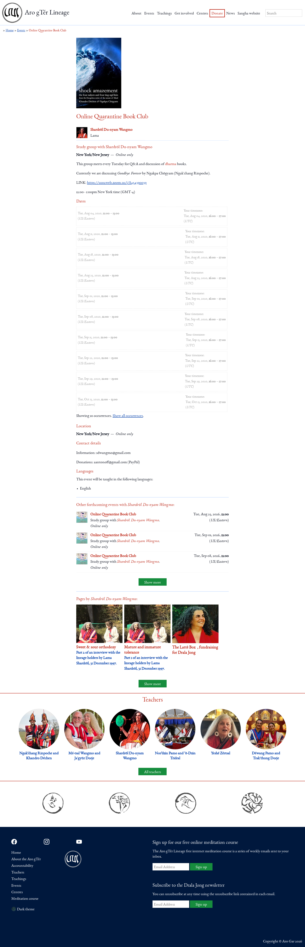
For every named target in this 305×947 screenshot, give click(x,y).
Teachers (17, 873)
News (230, 14)
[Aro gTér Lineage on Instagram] (46, 842)
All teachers (152, 772)
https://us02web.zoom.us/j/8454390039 (116, 183)
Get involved (184, 14)
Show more (152, 583)
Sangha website (249, 14)
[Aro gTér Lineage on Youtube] (79, 842)
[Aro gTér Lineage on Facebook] (14, 842)
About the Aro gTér (26, 859)
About (136, 14)
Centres (202, 14)
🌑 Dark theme (23, 909)
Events (149, 14)
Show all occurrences (128, 416)
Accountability (22, 866)
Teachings (164, 14)
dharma (170, 164)
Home (16, 853)
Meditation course (24, 899)
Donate (217, 14)
